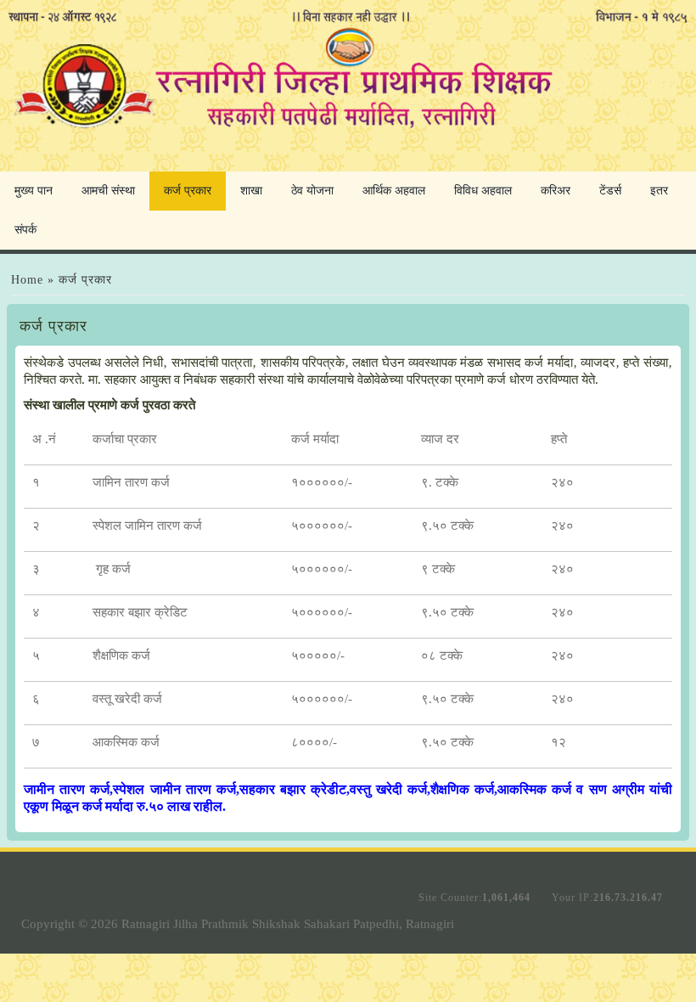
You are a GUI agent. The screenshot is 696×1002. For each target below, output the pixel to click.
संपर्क (25, 229)
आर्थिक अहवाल (393, 190)
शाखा (251, 190)
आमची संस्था (108, 190)
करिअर (555, 190)
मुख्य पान (33, 190)
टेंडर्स (610, 190)
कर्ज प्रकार (187, 190)
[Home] (348, 133)
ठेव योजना (312, 190)
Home (27, 279)
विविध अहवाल (483, 190)
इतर (659, 190)
